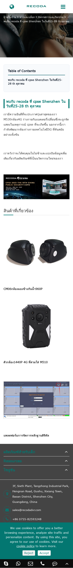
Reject (28, 553)
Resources (13, 461)
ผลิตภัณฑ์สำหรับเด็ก (19, 452)
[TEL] (42, 563)
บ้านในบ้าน (10, 17)
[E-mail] (30, 563)
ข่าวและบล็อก (27, 17)
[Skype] (6, 563)
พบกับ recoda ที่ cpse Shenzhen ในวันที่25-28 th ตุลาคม (36, 21)
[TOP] (67, 563)
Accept (44, 553)
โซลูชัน (9, 470)
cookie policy (25, 546)
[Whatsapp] (18, 563)
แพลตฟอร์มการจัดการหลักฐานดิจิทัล (26, 435)
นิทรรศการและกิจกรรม (50, 17)
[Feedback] (55, 563)
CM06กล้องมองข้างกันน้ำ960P (23, 288)
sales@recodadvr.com (26, 510)
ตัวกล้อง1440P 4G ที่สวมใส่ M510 (26, 362)
